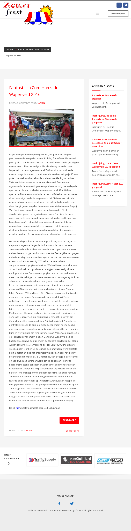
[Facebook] (119, 5)
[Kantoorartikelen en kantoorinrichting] (110, 460)
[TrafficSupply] (42, 460)
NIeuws (29, 431)
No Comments (72, 431)
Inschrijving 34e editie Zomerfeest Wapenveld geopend (105, 119)
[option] (42, 460)
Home (10, 49)
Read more (69, 420)
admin (41, 103)
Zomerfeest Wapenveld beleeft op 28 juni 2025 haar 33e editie (106, 143)
